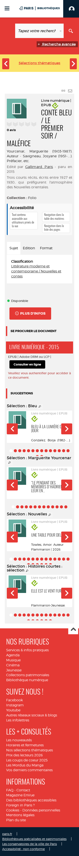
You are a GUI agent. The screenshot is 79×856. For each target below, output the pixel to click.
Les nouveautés (19, 740)
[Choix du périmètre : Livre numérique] (8, 31)
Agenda (13, 655)
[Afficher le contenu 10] (50, 450)
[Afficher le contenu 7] (37, 450)
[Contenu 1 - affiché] (11, 450)
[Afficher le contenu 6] (32, 450)
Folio (32, 198)
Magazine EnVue (20, 795)
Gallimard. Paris (39, 167)
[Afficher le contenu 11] (54, 450)
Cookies (12, 810)
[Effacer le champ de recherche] (61, 31)
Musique (13, 660)
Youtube (13, 710)
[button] (12, 428)
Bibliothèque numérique (27, 680)
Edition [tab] (29, 248)
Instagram (15, 705)
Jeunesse (14, 670)
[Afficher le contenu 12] (59, 450)
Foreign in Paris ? (20, 805)
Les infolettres (17, 720)
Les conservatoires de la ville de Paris (29, 844)
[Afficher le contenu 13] (63, 450)
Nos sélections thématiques (29, 750)
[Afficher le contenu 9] (46, 450)
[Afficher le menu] (7, 8)
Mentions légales (20, 815)
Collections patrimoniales (27, 675)
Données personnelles (41, 810)
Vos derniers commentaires (29, 770)
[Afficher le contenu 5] (28, 450)
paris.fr (7, 834)
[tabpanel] (39, 269)
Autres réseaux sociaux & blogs (31, 715)
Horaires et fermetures (25, 745)
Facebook (14, 700)
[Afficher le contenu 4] (24, 450)
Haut (73, 629)
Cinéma (13, 665)
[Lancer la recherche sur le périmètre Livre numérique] (71, 31)
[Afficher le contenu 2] (15, 450)
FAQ (9, 790)
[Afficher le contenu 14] (68, 450)
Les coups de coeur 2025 (27, 760)
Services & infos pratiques (27, 650)
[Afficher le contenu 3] (19, 450)
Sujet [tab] (13, 248)
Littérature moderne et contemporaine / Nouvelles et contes (36, 271)
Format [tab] (46, 248)
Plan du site (16, 820)
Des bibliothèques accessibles (31, 800)
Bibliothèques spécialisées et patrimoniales (34, 839)
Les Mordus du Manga (24, 765)
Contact (23, 790)
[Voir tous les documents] (40, 406)
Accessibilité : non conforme (23, 849)
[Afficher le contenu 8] (41, 450)
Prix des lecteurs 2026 (24, 755)
